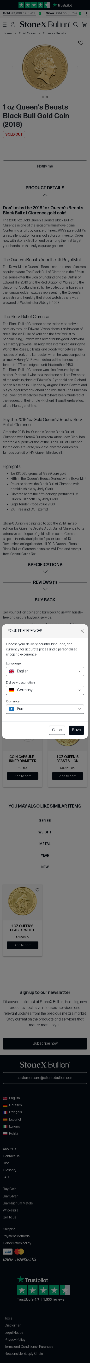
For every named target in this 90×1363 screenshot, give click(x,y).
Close (57, 730)
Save (76, 730)
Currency (13, 701)
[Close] (82, 631)
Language (13, 663)
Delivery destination (20, 682)
